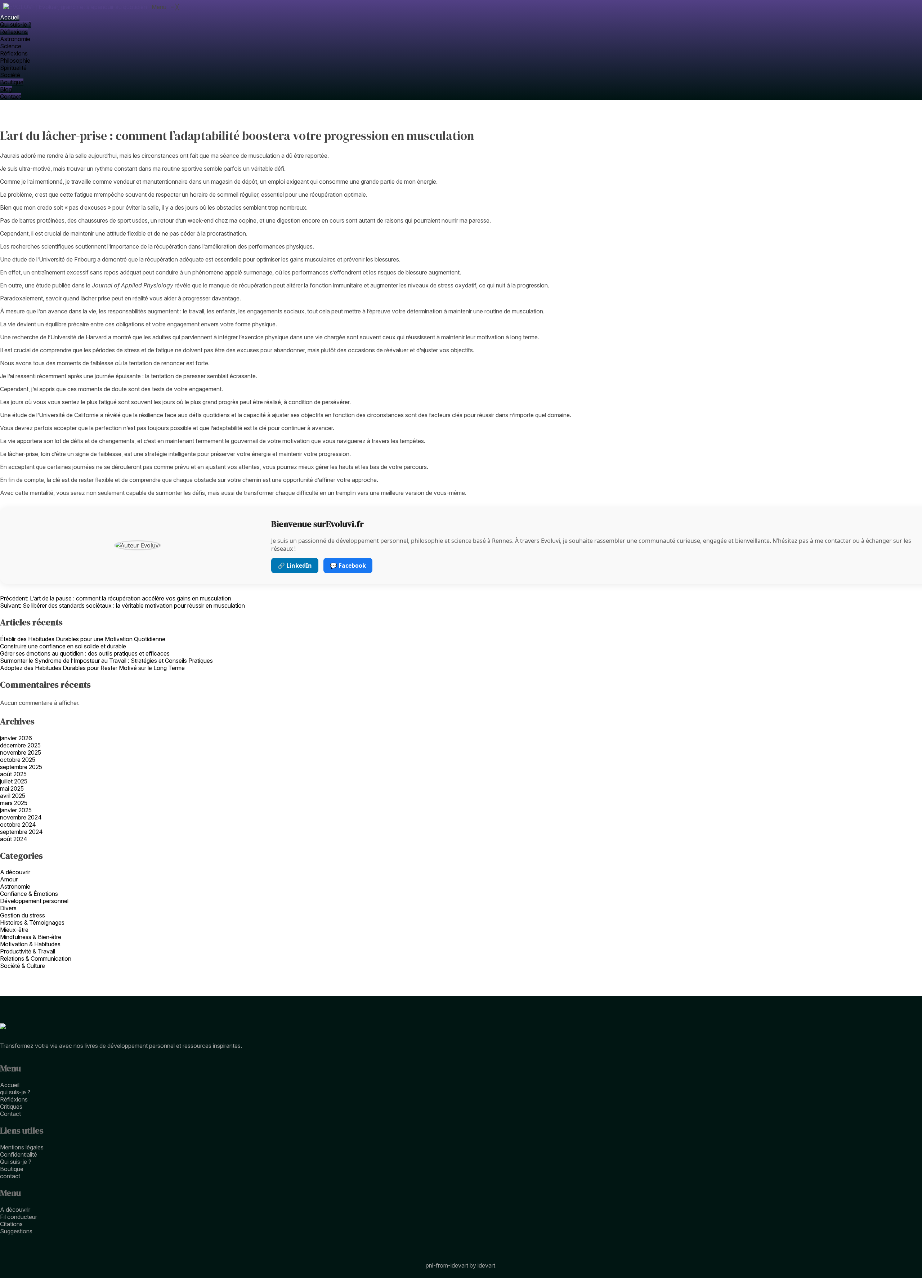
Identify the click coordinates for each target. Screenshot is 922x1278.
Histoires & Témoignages (32, 922)
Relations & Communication (35, 958)
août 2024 (13, 839)
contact (10, 1176)
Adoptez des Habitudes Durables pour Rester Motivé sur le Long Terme (92, 667)
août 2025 (13, 774)
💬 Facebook (348, 565)
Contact (10, 1113)
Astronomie (15, 886)
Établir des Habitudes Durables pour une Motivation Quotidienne (82, 639)
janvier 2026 (16, 738)
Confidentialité (18, 1154)
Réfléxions (14, 1099)
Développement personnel (34, 900)
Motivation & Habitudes (30, 944)
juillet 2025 (13, 781)
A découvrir (15, 872)
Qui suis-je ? (15, 1161)
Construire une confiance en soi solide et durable (63, 646)
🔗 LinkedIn (295, 565)
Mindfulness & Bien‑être (30, 936)
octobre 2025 (17, 759)
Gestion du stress (22, 915)
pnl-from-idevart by (452, 1265)
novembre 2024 (21, 817)
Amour (9, 879)
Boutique (11, 1168)
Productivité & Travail (27, 951)
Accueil (9, 1085)
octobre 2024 (18, 824)
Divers (8, 908)
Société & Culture (22, 965)
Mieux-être (14, 929)
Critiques (11, 1106)
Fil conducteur (18, 1216)
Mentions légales (22, 1147)
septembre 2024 (21, 831)
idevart (486, 1265)
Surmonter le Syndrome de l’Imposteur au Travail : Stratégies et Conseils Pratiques (106, 660)
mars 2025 (13, 802)
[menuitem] (9, 17)
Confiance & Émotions (29, 893)
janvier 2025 (16, 810)
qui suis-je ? (15, 1092)
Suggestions (16, 1231)
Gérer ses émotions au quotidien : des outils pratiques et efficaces (85, 653)
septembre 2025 (21, 766)
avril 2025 (12, 795)
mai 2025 (12, 788)
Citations (11, 1224)
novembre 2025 (20, 752)
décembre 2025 (20, 745)
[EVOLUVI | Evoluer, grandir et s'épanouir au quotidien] (76, 6)
